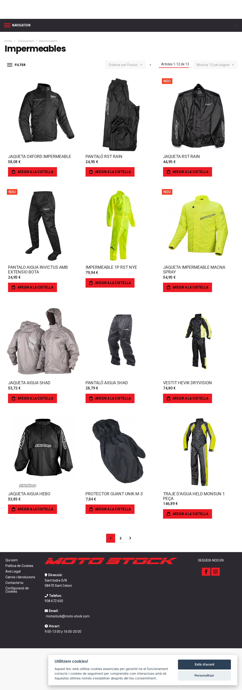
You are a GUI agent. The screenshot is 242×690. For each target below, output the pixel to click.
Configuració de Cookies (17, 589)
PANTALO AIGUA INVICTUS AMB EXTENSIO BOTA (38, 269)
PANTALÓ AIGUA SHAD (107, 382)
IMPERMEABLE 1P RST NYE (111, 267)
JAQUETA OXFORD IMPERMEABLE (39, 156)
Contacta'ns (14, 583)
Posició (132, 65)
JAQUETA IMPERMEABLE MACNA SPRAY (194, 269)
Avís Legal (13, 571)
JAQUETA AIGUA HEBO (29, 493)
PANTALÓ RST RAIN (104, 156)
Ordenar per (117, 65)
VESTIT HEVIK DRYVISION (187, 382)
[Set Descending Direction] (150, 65)
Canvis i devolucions (20, 577)
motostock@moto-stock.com (68, 616)
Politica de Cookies (19, 566)
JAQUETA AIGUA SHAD (29, 382)
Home (8, 41)
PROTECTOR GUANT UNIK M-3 (114, 493)
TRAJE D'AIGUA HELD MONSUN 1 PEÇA (194, 496)
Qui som (11, 560)
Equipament (26, 41)
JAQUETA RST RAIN (181, 156)
